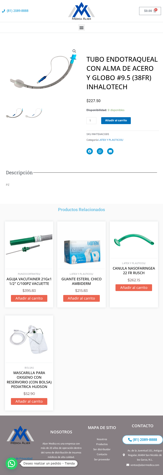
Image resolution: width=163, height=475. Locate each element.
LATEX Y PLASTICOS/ (110, 139)
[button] (81, 27)
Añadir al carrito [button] (29, 298)
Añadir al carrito (116, 120)
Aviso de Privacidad (20, 458)
